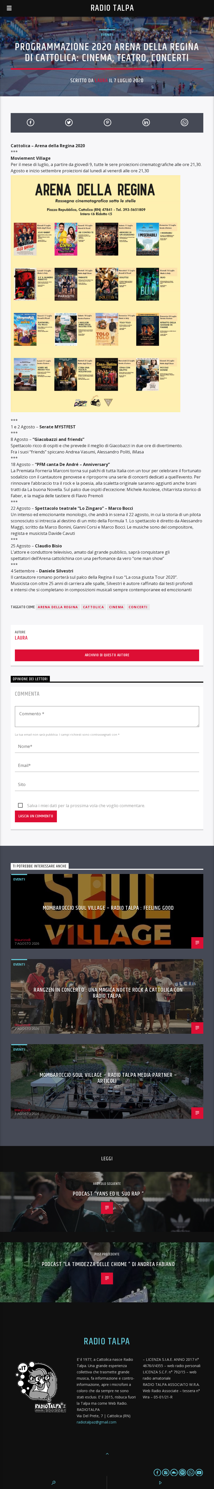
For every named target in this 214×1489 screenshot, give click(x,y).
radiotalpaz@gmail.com (96, 1422)
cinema (116, 607)
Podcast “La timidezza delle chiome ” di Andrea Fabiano (108, 1264)
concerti (138, 607)
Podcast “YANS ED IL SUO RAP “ (108, 1193)
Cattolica (93, 607)
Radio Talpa (112, 8)
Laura (101, 80)
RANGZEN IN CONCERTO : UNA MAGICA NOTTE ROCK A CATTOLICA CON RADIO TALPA (108, 993)
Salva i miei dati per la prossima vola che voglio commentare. (86, 805)
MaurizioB (23, 939)
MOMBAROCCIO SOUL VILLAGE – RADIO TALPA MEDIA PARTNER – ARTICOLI (108, 1078)
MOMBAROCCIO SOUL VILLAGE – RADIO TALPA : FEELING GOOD (108, 908)
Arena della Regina (58, 607)
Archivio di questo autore (107, 655)
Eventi (107, 34)
